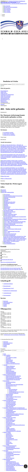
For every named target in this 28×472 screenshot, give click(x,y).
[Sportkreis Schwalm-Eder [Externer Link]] (9, 235)
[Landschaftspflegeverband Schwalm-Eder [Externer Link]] (12, 195)
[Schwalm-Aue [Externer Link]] (15, 241)
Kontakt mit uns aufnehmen (9, 135)
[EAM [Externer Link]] (6, 226)
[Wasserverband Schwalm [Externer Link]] (9, 215)
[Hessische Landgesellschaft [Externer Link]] (13, 222)
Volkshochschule (4, 101)
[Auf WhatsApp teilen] (3, 191)
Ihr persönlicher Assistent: (6, 84)
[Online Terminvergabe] (14, 165)
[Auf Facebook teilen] (3, 189)
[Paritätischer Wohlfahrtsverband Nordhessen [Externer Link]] (9, 203)
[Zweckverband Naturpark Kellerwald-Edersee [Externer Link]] (10, 220)
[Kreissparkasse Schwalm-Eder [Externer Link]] (9, 197)
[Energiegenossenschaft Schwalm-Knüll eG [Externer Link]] (13, 225)
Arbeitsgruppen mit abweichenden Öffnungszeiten (14, 334)
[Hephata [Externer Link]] (5, 204)
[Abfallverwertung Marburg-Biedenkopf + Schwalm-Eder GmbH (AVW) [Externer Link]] (15, 210)
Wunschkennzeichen (5, 98)
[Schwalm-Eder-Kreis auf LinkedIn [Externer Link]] (6, 12)
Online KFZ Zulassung (6, 95)
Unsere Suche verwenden (8, 133)
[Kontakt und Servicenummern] (10, 7)
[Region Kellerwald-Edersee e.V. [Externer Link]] (10, 214)
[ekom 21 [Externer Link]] (5, 230)
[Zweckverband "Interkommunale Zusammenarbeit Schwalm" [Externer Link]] (6, 227)
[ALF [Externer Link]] (11, 231)
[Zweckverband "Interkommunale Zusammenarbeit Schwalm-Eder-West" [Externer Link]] (15, 217)
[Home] (14, 3)
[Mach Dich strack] (5, 176)
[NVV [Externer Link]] (6, 232)
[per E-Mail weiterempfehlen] (7, 192)
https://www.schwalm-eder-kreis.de (8, 262)
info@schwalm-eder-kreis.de (7, 259)
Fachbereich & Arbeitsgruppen (7, 94)
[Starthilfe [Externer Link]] (5, 200)
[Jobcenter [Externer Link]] (5, 198)
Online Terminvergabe (5, 97)
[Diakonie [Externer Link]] (5, 205)
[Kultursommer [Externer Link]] (7, 206)
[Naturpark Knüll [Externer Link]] (7, 213)
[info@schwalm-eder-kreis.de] (1, 258)
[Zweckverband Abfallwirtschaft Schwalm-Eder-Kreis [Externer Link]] (12, 229)
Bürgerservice (4, 100)
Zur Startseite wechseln (8, 132)
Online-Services (4, 93)
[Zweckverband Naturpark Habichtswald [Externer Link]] (9, 224)
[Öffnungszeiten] (6, 178)
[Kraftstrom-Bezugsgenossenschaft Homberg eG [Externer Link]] (14, 221)
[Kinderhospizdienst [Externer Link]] (9, 243)
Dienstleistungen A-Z (5, 99)
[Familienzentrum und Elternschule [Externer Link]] (6, 208)
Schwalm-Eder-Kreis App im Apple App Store (11, 268)
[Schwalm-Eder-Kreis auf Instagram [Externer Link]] (7, 9)
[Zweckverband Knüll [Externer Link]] (9, 233)
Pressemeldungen (4, 90)
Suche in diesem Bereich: (6, 350)
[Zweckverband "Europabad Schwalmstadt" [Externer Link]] (9, 211)
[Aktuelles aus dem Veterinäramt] (14, 158)
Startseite (2, 104)
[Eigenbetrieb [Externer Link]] (6, 194)
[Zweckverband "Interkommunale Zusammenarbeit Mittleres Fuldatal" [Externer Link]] (15, 219)
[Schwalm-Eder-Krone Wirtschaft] (14, 152)
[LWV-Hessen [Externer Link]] (6, 199)
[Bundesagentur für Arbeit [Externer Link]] (9, 202)
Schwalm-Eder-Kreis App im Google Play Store (11, 269)
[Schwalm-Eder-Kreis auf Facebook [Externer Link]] (6, 8)
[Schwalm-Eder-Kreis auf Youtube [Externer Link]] (6, 10)
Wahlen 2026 (3, 92)
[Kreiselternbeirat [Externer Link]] (7, 242)
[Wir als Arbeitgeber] (14, 174)
